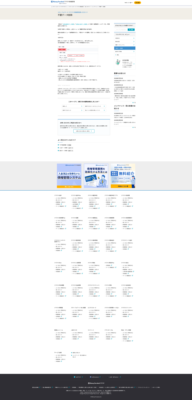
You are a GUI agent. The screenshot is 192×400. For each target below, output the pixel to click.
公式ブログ (78, 377)
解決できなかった (67, 110)
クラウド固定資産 (76, 240)
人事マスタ (74, 330)
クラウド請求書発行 (126, 218)
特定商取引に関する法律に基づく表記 (87, 387)
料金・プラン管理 (126, 330)
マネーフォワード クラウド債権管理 (76, 6)
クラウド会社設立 (126, 285)
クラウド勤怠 (91, 263)
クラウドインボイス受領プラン (59, 241)
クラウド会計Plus (76, 195)
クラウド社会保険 (76, 285)
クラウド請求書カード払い (112, 307)
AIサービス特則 (156, 387)
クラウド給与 (124, 263)
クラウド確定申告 (92, 195)
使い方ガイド (87, 6)
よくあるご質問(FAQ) (61, 198)
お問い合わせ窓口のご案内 (82, 131)
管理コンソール (58, 330)
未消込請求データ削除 (68, 24)
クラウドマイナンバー (94, 285)
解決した (65, 106)
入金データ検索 (63, 148)
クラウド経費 (74, 218)
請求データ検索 (63, 150)
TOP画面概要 (63, 145)
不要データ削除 (119, 48)
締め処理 (117, 41)
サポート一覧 (128, 2)
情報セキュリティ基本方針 (61, 387)
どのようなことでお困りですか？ (124, 25)
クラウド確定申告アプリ (111, 195)
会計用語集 (75, 204)
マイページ (91, 330)
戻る (118, 55)
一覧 (135, 102)
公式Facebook (95, 377)
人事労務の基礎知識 (127, 271)
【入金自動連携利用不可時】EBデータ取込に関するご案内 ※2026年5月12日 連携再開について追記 (124, 89)
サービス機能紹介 (60, 206)
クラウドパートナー (126, 307)
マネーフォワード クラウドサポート (60, 6)
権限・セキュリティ (120, 45)
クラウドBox (57, 263)
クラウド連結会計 (109, 240)
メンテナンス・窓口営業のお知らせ (79, 356)
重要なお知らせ (76, 352)
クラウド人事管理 (76, 263)
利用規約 (58, 204)
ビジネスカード (92, 307)
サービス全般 (58, 352)
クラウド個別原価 (92, 240)
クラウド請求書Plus (59, 218)
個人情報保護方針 (47, 387)
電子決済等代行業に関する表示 (126, 387)
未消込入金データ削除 (81, 24)
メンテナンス (94, 6)
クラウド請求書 (125, 195)
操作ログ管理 (118, 51)
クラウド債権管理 (109, 218)
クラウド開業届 (58, 307)
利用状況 (117, 38)
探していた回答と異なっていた (92, 110)
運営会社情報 (35, 387)
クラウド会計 (58, 195)
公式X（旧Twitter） (114, 377)
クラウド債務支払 (92, 218)
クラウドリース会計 (126, 240)
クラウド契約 (108, 285)
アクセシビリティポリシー (144, 387)
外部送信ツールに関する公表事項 (107, 387)
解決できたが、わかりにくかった (93, 106)
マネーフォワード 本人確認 (78, 307)
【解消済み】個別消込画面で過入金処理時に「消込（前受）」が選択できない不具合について (124, 97)
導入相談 (137, 2)
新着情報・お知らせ (60, 202)
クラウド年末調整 (59, 285)
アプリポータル (109, 330)
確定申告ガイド (93, 202)
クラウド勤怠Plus (109, 263)
